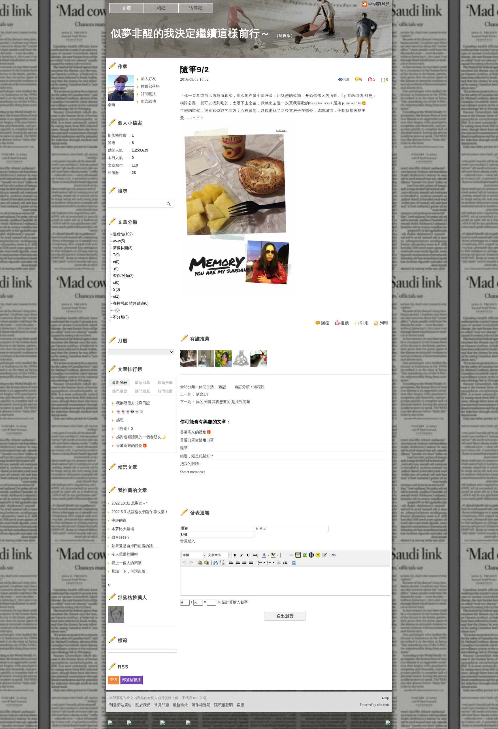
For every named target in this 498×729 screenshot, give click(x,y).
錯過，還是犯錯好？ (197, 456)
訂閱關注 (148, 94)
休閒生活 (206, 387)
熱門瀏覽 (119, 391)
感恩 (120, 420)
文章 (126, 8)
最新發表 (119, 382)
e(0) (116, 262)
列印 (384, 323)
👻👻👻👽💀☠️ (130, 411)
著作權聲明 (201, 705)
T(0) (116, 255)
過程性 (259, 387)
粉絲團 (119, 724)
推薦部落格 (150, 86)
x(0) (116, 282)
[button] (194, 555)
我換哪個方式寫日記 (133, 403)
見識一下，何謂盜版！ (130, 571)
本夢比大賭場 (123, 529)
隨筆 (184, 448)
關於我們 (142, 705)
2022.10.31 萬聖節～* (130, 503)
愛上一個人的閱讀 (127, 563)
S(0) (116, 289)
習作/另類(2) (123, 275)
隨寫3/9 (202, 394)
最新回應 (142, 382)
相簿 (161, 8)
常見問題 (161, 705)
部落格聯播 (131, 680)
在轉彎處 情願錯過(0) (130, 303)
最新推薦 (165, 382)
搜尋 (169, 204)
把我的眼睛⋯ (191, 464)
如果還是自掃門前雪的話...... (136, 546)
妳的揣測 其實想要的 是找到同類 (223, 402)
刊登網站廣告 (120, 705)
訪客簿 (196, 8)
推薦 (344, 323)
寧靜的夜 (119, 520)
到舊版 (285, 35)
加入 (362, 724)
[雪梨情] (206, 358)
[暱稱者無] (258, 358)
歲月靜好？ (121, 537)
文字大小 (214, 555)
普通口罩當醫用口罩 (197, 440)
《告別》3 (124, 428)
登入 (351, 724)
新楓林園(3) (122, 248)
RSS (113, 680)
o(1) (116, 296)
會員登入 (187, 541)
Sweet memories (192, 472)
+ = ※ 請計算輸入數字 (219, 602)
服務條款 (180, 705)
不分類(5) (121, 317)
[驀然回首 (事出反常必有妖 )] (188, 358)
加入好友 (148, 79)
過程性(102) (123, 234)
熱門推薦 (165, 391)
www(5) (119, 241)
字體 (186, 555)
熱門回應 (142, 391)
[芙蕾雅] (241, 358)
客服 (240, 705)
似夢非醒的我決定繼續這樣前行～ (191, 33)
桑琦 (111, 105)
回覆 (325, 323)
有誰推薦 (200, 338)
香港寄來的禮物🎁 (195, 432)
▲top (385, 698)
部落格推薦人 (132, 597)
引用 (364, 323)
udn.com (383, 705)
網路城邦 (376, 724)
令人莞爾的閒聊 (125, 554)
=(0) (116, 310)
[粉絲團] (110, 722)
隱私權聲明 (223, 705)
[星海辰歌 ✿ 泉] (223, 358)
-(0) (115, 269)
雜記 (222, 387)
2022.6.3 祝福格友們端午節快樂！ (140, 512)
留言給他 (148, 101)
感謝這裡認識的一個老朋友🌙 (141, 437)
